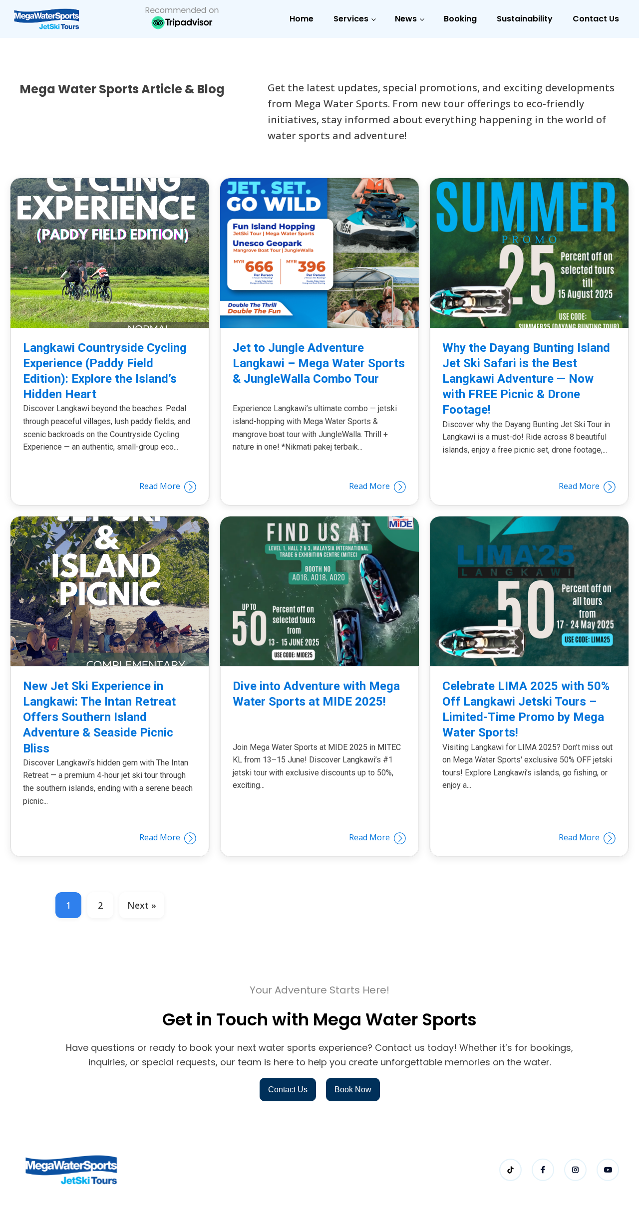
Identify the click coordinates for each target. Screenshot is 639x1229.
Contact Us (596, 18)
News (406, 18)
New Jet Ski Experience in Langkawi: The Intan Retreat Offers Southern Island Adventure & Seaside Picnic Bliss (99, 717)
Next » (141, 905)
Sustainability (525, 18)
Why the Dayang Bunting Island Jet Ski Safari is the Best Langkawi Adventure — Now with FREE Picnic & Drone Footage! (526, 379)
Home (302, 18)
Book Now (352, 1089)
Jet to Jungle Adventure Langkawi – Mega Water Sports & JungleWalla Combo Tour (319, 363)
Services (350, 18)
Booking (460, 18)
